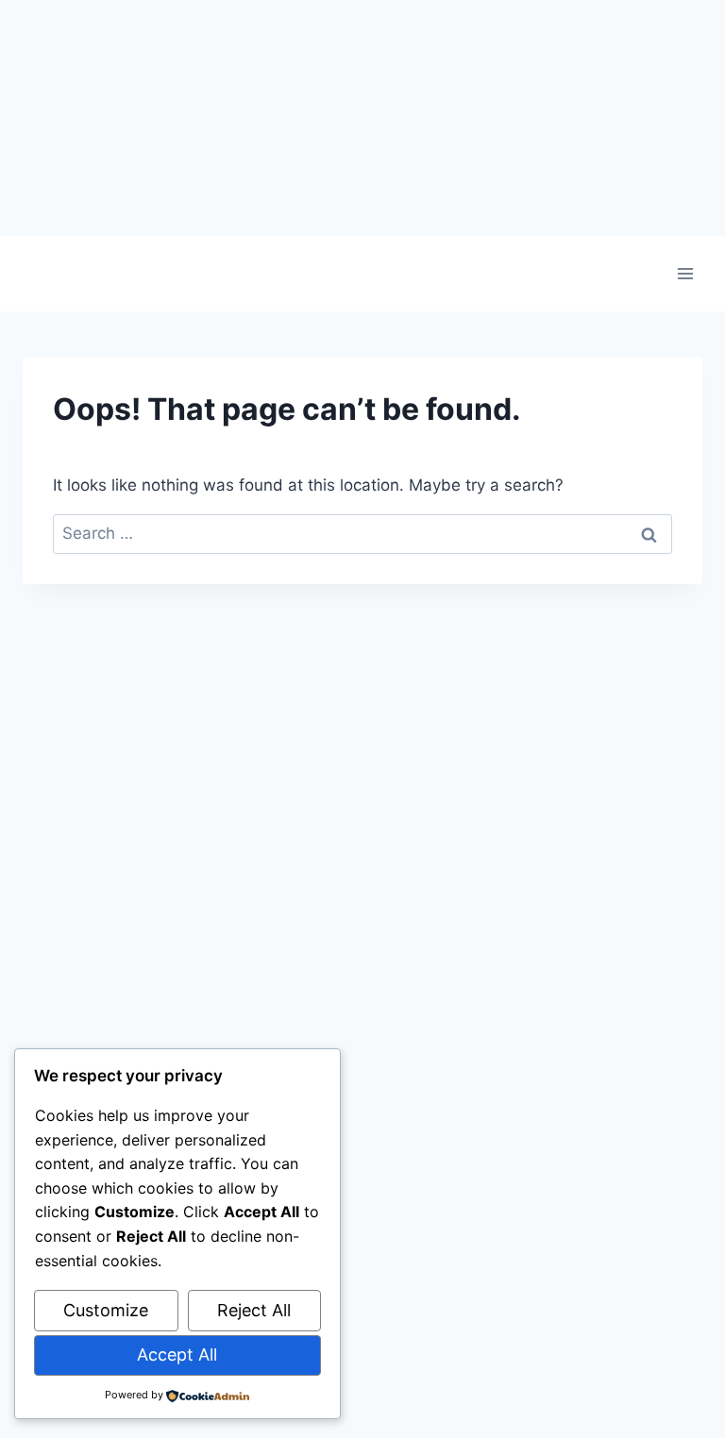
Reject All (254, 1310)
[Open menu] (684, 273)
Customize (105, 1310)
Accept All (177, 1354)
